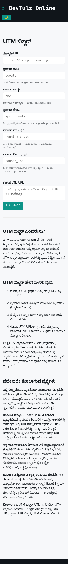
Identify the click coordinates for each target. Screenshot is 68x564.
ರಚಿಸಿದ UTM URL (13, 182)
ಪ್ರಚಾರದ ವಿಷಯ (15, 154)
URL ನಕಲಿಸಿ (13, 205)
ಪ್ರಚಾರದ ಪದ (13, 130)
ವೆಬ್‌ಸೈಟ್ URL (11, 53)
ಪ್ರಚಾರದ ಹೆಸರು (11, 109)
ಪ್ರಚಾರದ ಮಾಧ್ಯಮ (12, 89)
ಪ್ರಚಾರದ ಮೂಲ (11, 69)
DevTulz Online (32, 8)
